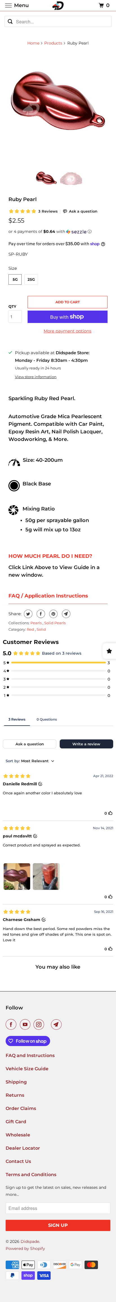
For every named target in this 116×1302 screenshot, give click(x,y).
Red (31, 629)
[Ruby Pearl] (58, 100)
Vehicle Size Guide (27, 1068)
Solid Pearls (55, 623)
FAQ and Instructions (30, 1055)
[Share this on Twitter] (27, 614)
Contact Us (18, 1161)
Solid (41, 629)
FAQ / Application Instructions (48, 596)
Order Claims (21, 1108)
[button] (58, 231)
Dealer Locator (23, 1148)
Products (53, 43)
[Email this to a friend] (65, 614)
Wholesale (18, 1135)
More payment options (67, 331)
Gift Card (16, 1121)
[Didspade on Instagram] (40, 1024)
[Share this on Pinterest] (53, 614)
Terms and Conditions (31, 1174)
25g (31, 279)
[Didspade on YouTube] (26, 1024)
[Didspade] (58, 5)
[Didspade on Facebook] (12, 1024)
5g (15, 279)
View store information (36, 377)
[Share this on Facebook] (40, 614)
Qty (12, 306)
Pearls (36, 623)
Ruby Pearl (22, 199)
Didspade (30, 1241)
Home (33, 43)
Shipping (16, 1082)
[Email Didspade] (57, 1024)
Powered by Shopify (25, 1248)
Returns (15, 1095)
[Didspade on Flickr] (49, 1024)
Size (12, 268)
